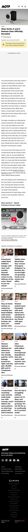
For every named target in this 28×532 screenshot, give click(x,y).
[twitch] (6, 460)
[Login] (25, 6)
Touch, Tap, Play (14, 510)
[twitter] (10, 460)
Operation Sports (14, 505)
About (3, 467)
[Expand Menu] (22, 6)
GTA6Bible (14, 516)
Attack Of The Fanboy (14, 490)
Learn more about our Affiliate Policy (9, 240)
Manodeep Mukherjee (7, 288)
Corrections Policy (6, 469)
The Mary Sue (14, 508)
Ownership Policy (20, 471)
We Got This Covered (14, 497)
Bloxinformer (14, 514)
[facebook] (14, 460)
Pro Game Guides (14, 483)
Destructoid (14, 499)
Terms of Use (18, 473)
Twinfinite (14, 486)
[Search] (19, 6)
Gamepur (14, 488)
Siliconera (14, 494)
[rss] (2, 460)
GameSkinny (14, 503)
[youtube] (18, 460)
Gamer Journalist (14, 501)
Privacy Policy (5, 473)
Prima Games (14, 492)
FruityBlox (14, 512)
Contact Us (18, 467)
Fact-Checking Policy (7, 471)
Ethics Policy (18, 469)
